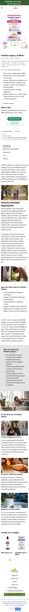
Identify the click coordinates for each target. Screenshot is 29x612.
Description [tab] (7, 146)
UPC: (2, 136)
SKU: (2, 134)
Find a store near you (14, 118)
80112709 (15, 137)
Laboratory (14, 575)
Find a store (14, 578)
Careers (14, 581)
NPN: (2, 137)
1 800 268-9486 (12, 588)
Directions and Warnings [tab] (11, 149)
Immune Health (18, 139)
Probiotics (24, 139)
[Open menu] (2, 8)
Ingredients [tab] (7, 152)
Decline (11, 609)
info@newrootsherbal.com (15, 591)
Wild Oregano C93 (6, 553)
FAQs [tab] (4, 155)
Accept (17, 609)
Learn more (11, 605)
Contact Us (14, 585)
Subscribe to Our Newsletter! (14, 594)
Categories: (4, 139)
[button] (25, 27)
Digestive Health (10, 139)
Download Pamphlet (7, 131)
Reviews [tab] (5, 159)
